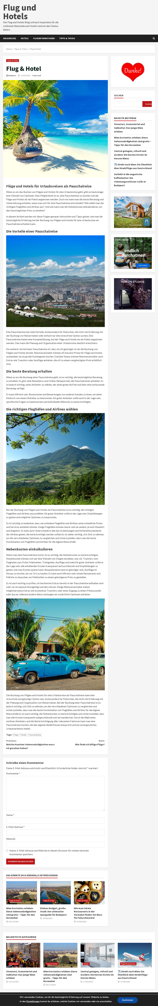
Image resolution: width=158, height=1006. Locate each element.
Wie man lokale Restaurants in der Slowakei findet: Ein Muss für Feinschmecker (89, 892)
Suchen (118, 95)
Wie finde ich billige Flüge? (90, 742)
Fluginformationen (44, 38)
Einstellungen (33, 1001)
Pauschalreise (35, 735)
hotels (25, 38)
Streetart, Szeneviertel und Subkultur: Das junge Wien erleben (129, 128)
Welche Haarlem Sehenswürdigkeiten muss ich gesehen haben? (30, 744)
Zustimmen (127, 1000)
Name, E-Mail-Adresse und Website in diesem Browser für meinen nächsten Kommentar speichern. (49, 852)
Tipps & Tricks (67, 38)
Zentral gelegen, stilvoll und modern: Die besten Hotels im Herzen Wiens (130, 154)
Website (10, 838)
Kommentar (13, 773)
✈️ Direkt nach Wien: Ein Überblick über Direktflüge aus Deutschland (135, 955)
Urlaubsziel (9, 38)
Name (10, 814)
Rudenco (12, 75)
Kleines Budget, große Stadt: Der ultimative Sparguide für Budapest (55, 892)
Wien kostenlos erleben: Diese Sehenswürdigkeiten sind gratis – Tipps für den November (21, 892)
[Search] (154, 38)
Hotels (24, 735)
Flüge (16, 735)
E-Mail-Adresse (15, 826)
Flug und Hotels (19, 11)
